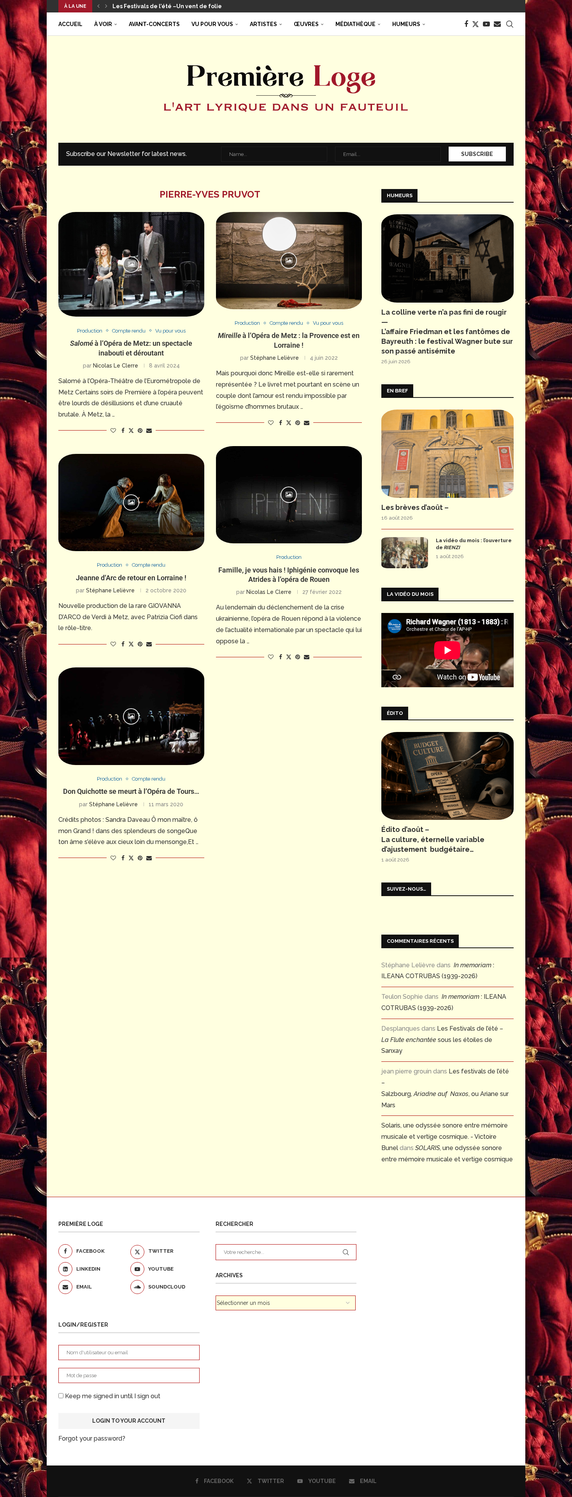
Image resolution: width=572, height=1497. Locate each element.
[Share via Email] (149, 430)
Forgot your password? (91, 1438)
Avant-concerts (154, 24)
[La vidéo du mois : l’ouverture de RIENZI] (404, 552)
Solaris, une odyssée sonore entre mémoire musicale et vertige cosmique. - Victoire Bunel (444, 1137)
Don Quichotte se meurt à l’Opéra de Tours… (131, 791)
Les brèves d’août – (415, 507)
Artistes (263, 24)
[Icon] (131, 264)
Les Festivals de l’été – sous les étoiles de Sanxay (442, 1040)
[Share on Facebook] (123, 430)
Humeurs (406, 24)
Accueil (70, 24)
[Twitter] (475, 24)
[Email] (497, 24)
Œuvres (306, 24)
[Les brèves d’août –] (447, 454)
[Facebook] (466, 24)
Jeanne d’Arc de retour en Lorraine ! (131, 578)
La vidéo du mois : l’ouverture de (474, 544)
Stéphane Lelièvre (274, 358)
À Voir (103, 24)
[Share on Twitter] (131, 430)
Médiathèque (355, 24)
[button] (98, 6)
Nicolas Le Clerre (115, 365)
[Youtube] (486, 24)
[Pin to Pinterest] (140, 430)
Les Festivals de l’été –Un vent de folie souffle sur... (184, 6)
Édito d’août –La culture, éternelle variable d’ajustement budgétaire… (432, 839)
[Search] (510, 24)
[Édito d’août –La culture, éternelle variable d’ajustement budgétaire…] (447, 776)
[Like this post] (113, 430)
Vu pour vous (212, 24)
